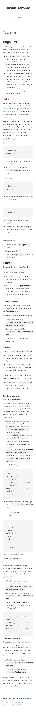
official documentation (10, 111)
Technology (20, 702)
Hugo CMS (10, 42)
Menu (19, 18)
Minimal (21, 272)
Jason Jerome (18, 8)
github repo (27, 698)
